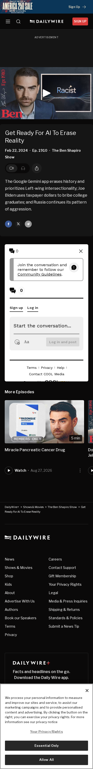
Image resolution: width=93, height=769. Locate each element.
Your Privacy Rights (65, 584)
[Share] (37, 168)
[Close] (87, 690)
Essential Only (46, 746)
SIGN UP (80, 21)
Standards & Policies (66, 618)
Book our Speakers (20, 618)
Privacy (11, 635)
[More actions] (80, 470)
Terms (10, 626)
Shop (9, 576)
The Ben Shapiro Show (62, 507)
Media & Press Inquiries (68, 601)
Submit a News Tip (64, 626)
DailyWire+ (12, 507)
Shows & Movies (33, 507)
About (10, 593)
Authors (11, 609)
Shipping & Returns (64, 609)
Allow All (46, 760)
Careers (55, 559)
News (9, 559)
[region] (46, 726)
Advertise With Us (20, 601)
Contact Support (62, 567)
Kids (8, 584)
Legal (53, 593)
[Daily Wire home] (46, 21)
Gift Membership (62, 576)
